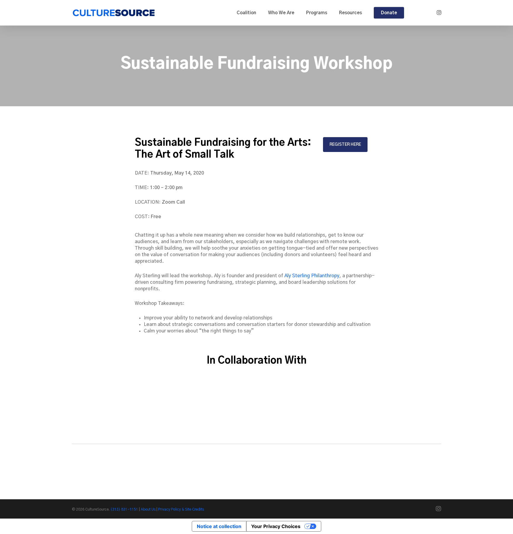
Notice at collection (219, 526)
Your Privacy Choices (275, 526)
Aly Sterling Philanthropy (311, 275)
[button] (345, 144)
